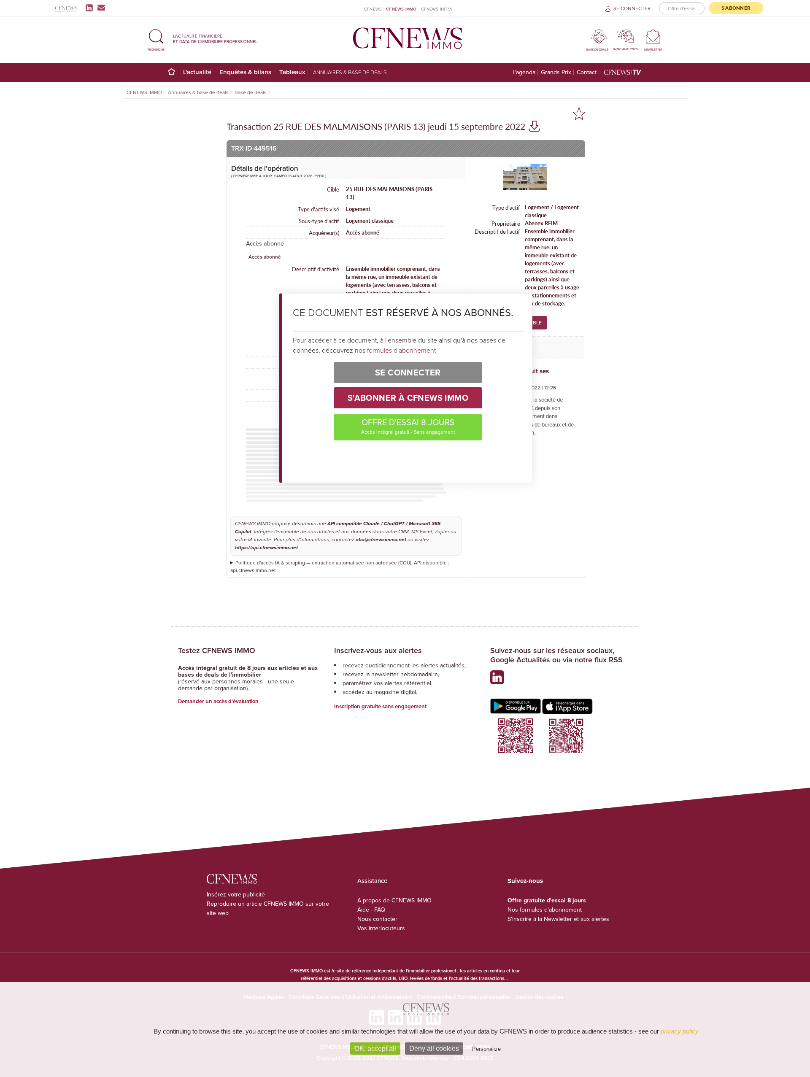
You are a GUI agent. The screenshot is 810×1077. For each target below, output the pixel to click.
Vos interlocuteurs (381, 928)
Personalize (486, 1049)
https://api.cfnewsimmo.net (266, 548)
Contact (587, 72)
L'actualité (197, 71)
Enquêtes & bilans (245, 71)
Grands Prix (556, 72)
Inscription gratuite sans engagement (380, 706)
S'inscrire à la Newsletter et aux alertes (558, 919)
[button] (156, 38)
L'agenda (524, 72)
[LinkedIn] (91, 7)
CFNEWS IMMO (401, 9)
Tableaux (292, 71)
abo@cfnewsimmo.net (381, 540)
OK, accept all (375, 1048)
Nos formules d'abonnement (545, 909)
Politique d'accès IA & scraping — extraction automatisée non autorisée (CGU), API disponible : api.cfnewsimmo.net (340, 566)
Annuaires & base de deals (350, 72)
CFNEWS (373, 9)
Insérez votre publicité (236, 894)
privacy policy (680, 1031)
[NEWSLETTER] (653, 36)
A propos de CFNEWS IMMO (394, 900)
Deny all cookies (434, 1048)
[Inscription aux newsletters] (101, 7)
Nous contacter (377, 919)
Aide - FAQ (371, 909)
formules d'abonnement (401, 350)
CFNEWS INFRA (436, 9)
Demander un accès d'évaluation (218, 701)
